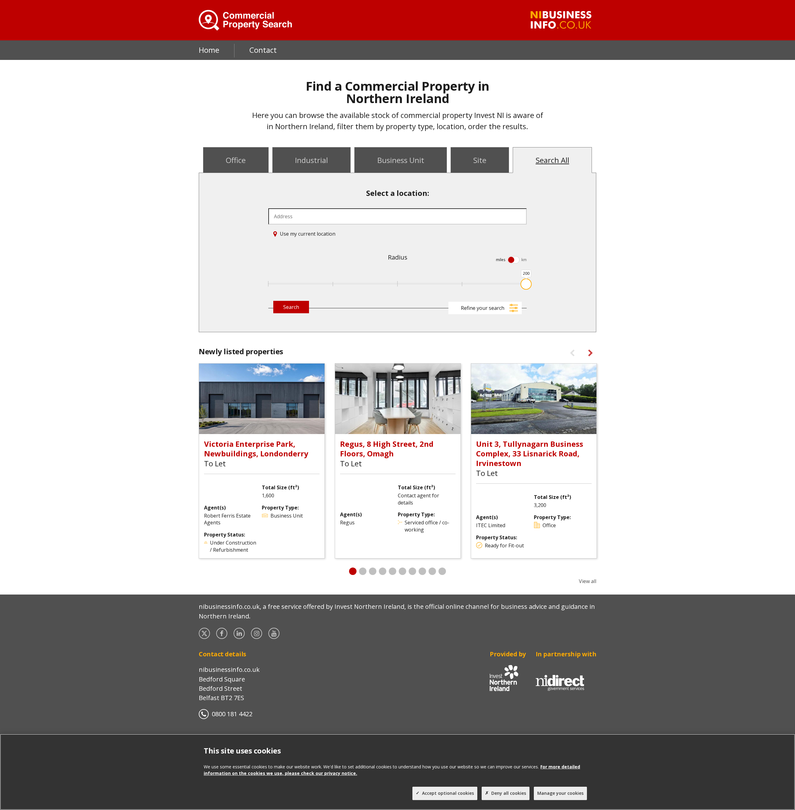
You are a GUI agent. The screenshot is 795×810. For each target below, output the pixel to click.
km (524, 259)
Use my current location (307, 233)
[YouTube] (274, 633)
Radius (397, 257)
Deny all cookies (508, 793)
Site (479, 160)
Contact (263, 50)
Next (589, 353)
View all (587, 581)
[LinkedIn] (240, 633)
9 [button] (432, 571)
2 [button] (362, 571)
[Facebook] (222, 633)
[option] (262, 461)
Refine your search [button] (482, 308)
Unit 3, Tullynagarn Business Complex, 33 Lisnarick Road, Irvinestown (529, 453)
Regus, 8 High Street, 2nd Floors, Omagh (387, 449)
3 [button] (372, 571)
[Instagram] (257, 633)
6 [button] (402, 571)
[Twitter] (205, 633)
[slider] (526, 284)
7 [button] (412, 571)
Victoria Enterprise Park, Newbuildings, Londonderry (256, 449)
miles (500, 259)
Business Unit (400, 160)
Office (236, 160)
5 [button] (392, 571)
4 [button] (382, 571)
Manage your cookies (560, 793)
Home (209, 50)
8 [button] (422, 571)
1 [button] (353, 571)
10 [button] (442, 571)
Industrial (311, 160)
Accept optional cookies (448, 793)
